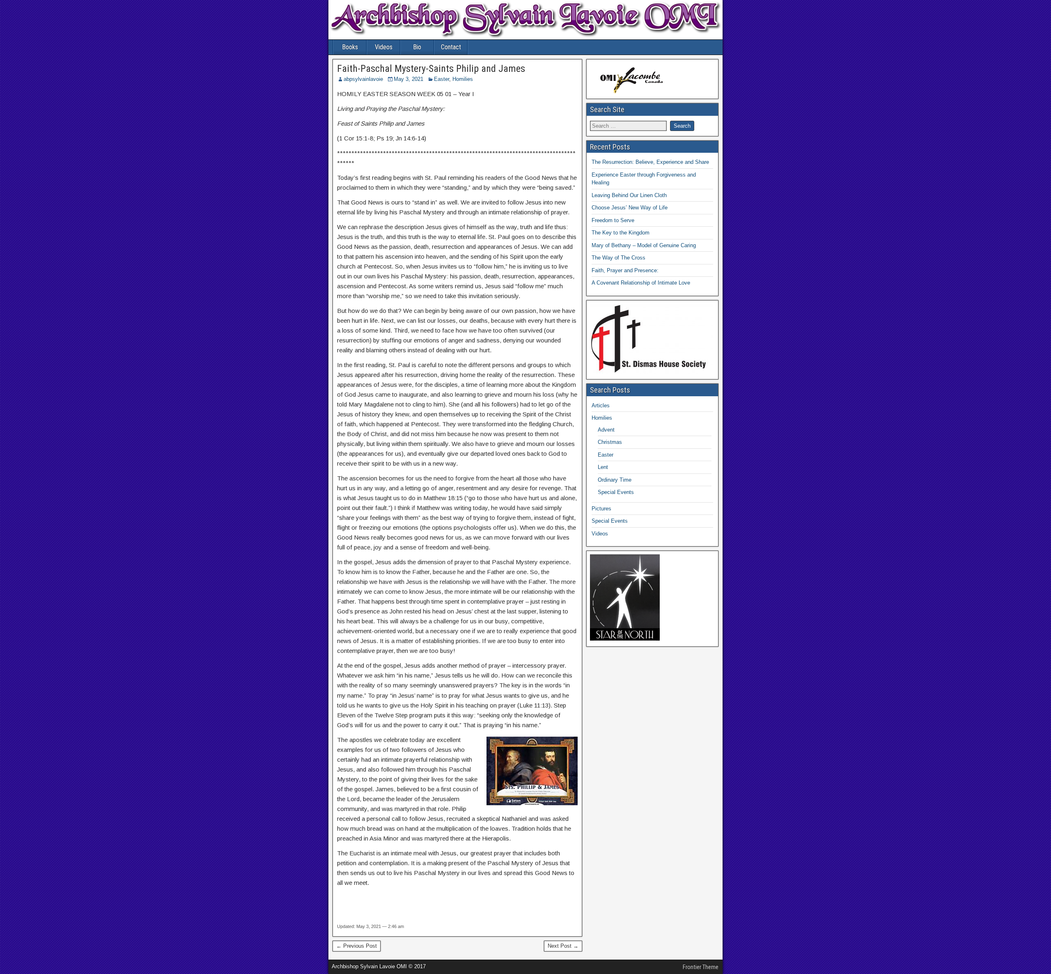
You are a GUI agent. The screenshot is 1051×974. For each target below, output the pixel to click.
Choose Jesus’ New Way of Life (630, 207)
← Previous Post (356, 946)
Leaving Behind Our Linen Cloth (629, 195)
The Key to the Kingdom (620, 233)
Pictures (601, 508)
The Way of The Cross (618, 258)
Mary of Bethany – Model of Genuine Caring (644, 245)
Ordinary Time (614, 480)
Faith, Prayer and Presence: (625, 270)
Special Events (616, 492)
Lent (603, 467)
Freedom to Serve (613, 220)
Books (350, 47)
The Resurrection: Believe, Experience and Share (650, 162)
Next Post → (563, 946)
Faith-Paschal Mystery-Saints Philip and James (431, 68)
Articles (601, 405)
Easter (441, 79)
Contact (451, 47)
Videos (383, 47)
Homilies (462, 79)
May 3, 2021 (408, 79)
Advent (606, 430)
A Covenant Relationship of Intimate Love (641, 283)
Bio (417, 47)
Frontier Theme (700, 967)
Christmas (610, 442)
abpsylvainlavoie (363, 79)
